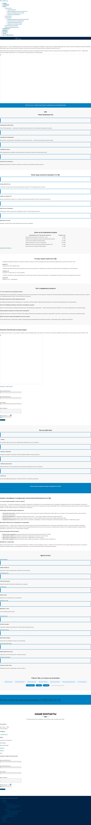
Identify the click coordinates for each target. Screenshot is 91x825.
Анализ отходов (8, 16)
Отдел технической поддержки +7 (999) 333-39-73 (30, 699)
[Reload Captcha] (10, 415)
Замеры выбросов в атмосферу (11, 25)
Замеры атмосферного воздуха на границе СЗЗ (17, 11)
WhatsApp (2, 748)
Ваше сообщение (3, 408)
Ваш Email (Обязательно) (5, 396)
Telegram (2, 750)
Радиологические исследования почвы (15, 20)
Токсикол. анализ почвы (5, 657)
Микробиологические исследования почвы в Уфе (17, 19)
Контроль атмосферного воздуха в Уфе (15, 12)
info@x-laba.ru (3, 742)
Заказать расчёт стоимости (5, 247)
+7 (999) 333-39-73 (4, 734)
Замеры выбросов (3, 559)
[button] (11, 416)
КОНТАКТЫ (5, 31)
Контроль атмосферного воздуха (12, 27)
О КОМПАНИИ (5, 5)
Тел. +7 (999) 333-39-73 (7, 35)
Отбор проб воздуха (11, 9)
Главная (16, 37)
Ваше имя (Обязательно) (5, 390)
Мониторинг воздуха (4, 629)
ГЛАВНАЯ (4, 3)
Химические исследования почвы (14, 23)
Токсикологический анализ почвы (14, 22)
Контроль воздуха (4, 615)
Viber (1, 753)
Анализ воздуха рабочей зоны (13, 14)
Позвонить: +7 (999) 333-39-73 (6, 386)
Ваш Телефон (3, 402)
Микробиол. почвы (4, 600)
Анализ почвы (8, 17)
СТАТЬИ (4, 33)
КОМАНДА (4, 30)
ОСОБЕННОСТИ (6, 28)
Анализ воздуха (8, 8)
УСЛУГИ (4, 6)
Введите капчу (3, 415)
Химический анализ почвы (6, 643)
